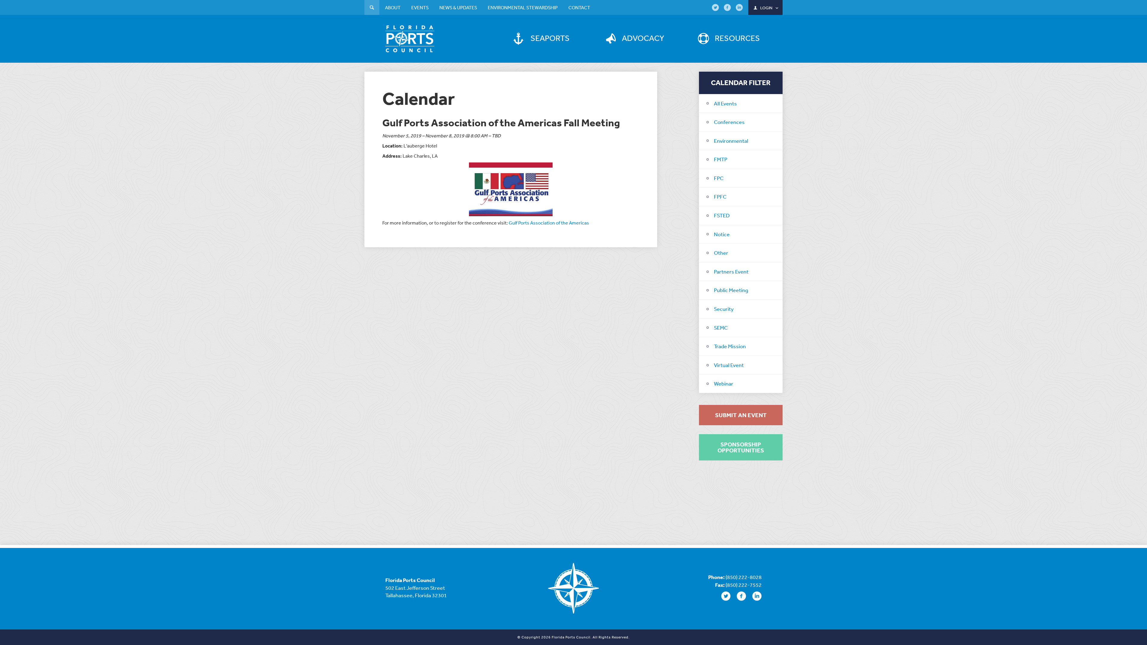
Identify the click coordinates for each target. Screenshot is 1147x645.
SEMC (721, 327)
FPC (718, 178)
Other (721, 252)
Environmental (731, 140)
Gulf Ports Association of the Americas (549, 223)
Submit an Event (741, 415)
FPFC (720, 196)
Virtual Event (729, 365)
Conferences (729, 122)
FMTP (720, 159)
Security (724, 308)
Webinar (723, 383)
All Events (725, 103)
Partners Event (731, 271)
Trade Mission (730, 346)
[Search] (371, 8)
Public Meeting (731, 290)
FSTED (722, 215)
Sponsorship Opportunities (740, 447)
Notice (722, 234)
